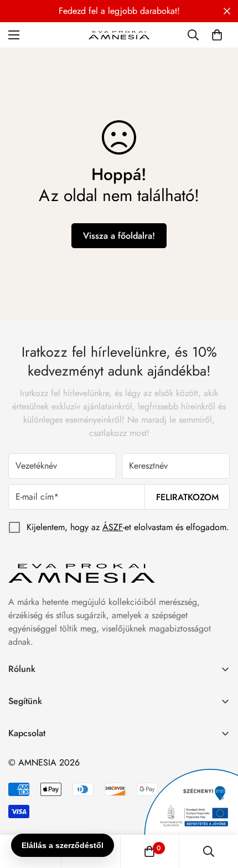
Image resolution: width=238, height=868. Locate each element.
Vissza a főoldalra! (119, 235)
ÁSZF (112, 527)
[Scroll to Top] (218, 809)
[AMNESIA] (119, 34)
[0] (217, 35)
